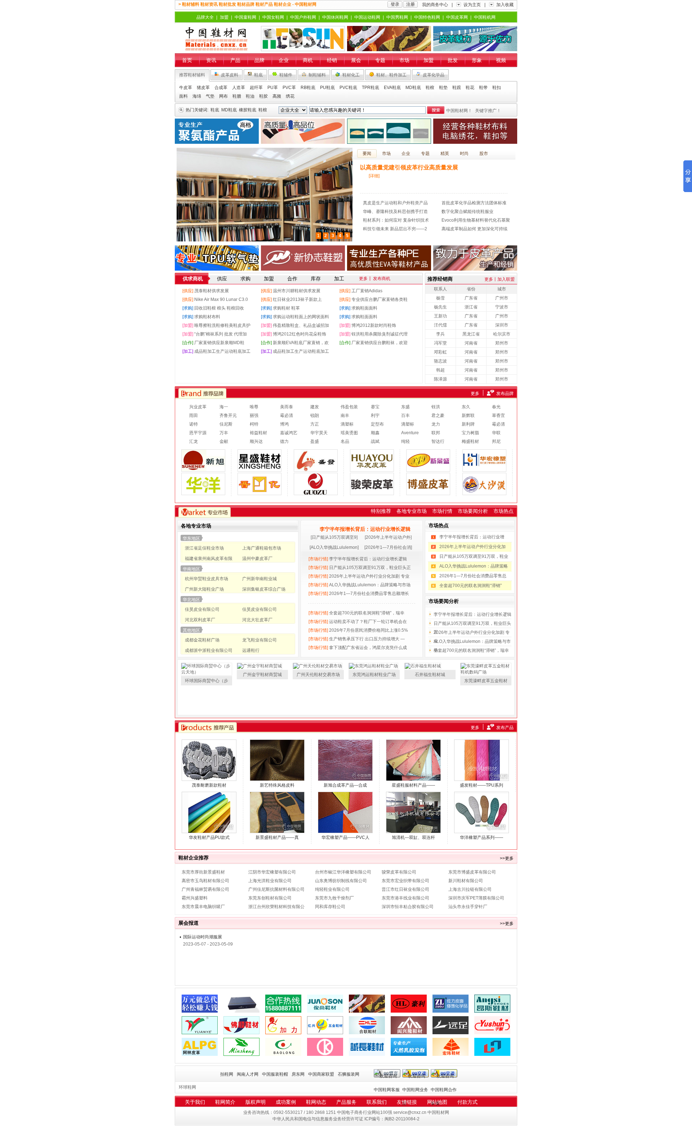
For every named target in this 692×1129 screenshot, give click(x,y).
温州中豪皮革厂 (257, 558)
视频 (501, 60)
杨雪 (440, 298)
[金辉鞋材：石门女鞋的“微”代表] (264, 150)
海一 (223, 406)
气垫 (210, 96)
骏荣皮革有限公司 (399, 872)
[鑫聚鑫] (283, 1040)
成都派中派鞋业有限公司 (208, 650)
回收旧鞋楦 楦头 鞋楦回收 (219, 308)
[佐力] (475, 38)
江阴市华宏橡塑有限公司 (272, 872)
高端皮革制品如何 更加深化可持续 (474, 228)
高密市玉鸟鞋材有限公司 (205, 880)
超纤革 (256, 87)
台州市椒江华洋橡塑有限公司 (343, 872)
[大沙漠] (484, 484)
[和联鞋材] (367, 1018)
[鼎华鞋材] (389, 131)
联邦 (435, 432)
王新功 (440, 316)
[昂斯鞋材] (492, 997)
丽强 (254, 415)
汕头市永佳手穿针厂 (467, 906)
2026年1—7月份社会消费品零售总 (472, 575)
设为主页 (472, 4)
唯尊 (254, 406)
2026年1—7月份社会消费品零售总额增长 (359, 593)
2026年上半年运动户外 (388, 537)
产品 (235, 60)
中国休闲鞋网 (335, 17)
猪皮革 (203, 87)
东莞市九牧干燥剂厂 (334, 898)
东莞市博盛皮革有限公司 (472, 872)
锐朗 (314, 415)
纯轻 (405, 441)
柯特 (254, 424)
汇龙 (193, 441)
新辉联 (468, 415)
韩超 (440, 370)
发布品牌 (505, 393)
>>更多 (507, 858)
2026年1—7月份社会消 (388, 547)
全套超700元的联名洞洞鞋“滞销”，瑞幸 (356, 612)
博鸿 (284, 424)
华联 (496, 432)
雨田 (193, 415)
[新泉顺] (389, 38)
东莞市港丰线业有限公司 (405, 898)
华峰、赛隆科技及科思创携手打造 (395, 211)
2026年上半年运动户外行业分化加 (472, 546)
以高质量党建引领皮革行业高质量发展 (409, 167)
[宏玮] (450, 1040)
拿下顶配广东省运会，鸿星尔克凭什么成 (358, 647)
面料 (183, 96)
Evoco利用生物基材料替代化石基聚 (476, 220)
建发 (314, 406)
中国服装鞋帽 (275, 1074)
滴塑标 (347, 424)
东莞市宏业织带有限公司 (405, 880)
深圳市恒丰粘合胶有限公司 (408, 906)
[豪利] (409, 997)
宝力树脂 (470, 432)
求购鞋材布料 (207, 316)
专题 (380, 60)
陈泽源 (440, 379)
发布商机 (381, 278)
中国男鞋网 (397, 17)
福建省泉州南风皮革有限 (208, 558)
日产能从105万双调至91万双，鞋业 (473, 556)
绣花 (290, 96)
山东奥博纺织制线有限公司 (341, 880)
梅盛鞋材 (470, 441)
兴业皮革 (198, 406)
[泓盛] (492, 1040)
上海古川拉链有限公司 (470, 889)
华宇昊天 (319, 432)
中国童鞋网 (245, 17)
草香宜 (498, 415)
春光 (496, 406)
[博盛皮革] (428, 484)
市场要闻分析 (473, 511)
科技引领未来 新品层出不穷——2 (395, 228)
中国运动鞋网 (367, 17)
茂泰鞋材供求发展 (211, 290)
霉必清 (286, 415)
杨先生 (440, 307)
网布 (223, 96)
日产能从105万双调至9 (334, 537)
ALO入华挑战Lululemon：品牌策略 (473, 566)
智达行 (437, 441)
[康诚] (325, 1040)
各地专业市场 (411, 511)
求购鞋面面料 (364, 308)
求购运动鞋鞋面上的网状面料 (301, 316)
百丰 (405, 415)
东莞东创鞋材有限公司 (270, 898)
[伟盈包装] (241, 997)
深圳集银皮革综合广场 (263, 589)
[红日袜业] (303, 38)
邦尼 (496, 441)
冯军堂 (440, 343)
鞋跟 (456, 87)
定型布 (377, 424)
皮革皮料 (229, 74)
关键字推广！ (488, 110)
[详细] (374, 175)
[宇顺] (492, 1018)
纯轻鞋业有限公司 (332, 889)
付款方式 (467, 1102)
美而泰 (286, 406)
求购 (245, 278)
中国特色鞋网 (427, 17)
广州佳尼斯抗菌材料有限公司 (276, 889)
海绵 (196, 96)
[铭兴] (389, 258)
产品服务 (346, 1102)
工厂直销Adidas (366, 290)
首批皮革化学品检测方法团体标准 (474, 202)
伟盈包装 (349, 406)
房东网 (298, 1074)
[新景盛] (428, 460)
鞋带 (483, 87)
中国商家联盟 (321, 1074)
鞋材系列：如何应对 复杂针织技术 (396, 220)
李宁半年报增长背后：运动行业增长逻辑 (365, 529)
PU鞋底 (327, 87)
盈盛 (314, 441)
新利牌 (468, 424)
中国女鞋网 (273, 17)
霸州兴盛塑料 (195, 898)
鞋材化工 (351, 74)
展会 (356, 60)
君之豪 (437, 415)
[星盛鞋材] (259, 460)
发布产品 (505, 727)
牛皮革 (185, 87)
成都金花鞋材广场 (202, 640)
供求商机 (193, 278)
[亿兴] (325, 1018)
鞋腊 (236, 96)
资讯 (211, 60)
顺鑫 (375, 432)
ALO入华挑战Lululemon (334, 547)
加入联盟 (506, 279)
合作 (292, 278)
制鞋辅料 (317, 74)
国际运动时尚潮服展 (202, 936)
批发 (453, 60)
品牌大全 (205, 17)
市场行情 (442, 511)
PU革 (272, 87)
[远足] (450, 1018)
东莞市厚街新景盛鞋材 (203, 872)
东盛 (405, 406)
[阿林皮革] (200, 1040)
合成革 (220, 87)
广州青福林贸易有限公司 (205, 889)
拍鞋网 (226, 1074)
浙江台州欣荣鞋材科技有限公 (276, 906)
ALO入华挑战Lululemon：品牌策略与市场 (360, 584)
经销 (332, 60)
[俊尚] (325, 997)
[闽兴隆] (409, 1018)
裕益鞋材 (258, 432)
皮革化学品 (433, 74)
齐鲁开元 (228, 415)
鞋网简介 (225, 1102)
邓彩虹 (440, 352)
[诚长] (367, 1040)
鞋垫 (443, 87)
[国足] (316, 484)
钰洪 (435, 406)
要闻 (367, 153)
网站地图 (437, 1102)
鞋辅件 (285, 74)
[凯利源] (303, 131)
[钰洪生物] (200, 997)
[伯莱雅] (409, 1040)
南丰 (345, 415)
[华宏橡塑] (484, 460)
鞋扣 (496, 87)
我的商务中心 (435, 4)
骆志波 (440, 361)
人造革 (238, 87)
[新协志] (303, 258)
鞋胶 (263, 96)
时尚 (464, 153)
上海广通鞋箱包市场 (261, 548)
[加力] (283, 1018)
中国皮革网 (457, 17)
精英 (444, 153)
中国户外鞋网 (303, 17)
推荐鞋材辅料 (192, 74)
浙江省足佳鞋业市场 (204, 548)
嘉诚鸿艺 (288, 432)
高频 (276, 96)
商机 (308, 60)
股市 (483, 153)
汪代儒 (440, 325)
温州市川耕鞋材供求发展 (296, 290)
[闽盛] (241, 1040)
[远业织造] (475, 131)
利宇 (375, 415)
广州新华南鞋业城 (259, 578)
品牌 (259, 60)
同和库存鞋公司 (330, 906)
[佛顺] (241, 1018)
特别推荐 (381, 511)
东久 (466, 406)
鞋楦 (430, 87)
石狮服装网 (348, 1074)
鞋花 (470, 87)
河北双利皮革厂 (200, 619)
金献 (223, 441)
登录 (395, 4)
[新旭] (203, 460)
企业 (284, 60)
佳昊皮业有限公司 (202, 609)
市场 (404, 60)
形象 (477, 60)
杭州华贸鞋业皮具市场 (206, 578)
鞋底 (258, 74)
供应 (222, 278)
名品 (345, 441)
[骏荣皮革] (372, 484)
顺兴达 (256, 441)
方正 (314, 424)
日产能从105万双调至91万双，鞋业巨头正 (360, 567)
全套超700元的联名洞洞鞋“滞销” (470, 585)
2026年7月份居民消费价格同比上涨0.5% (358, 630)
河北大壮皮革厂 (257, 619)
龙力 (435, 424)
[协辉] (217, 258)
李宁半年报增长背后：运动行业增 (471, 536)
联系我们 (377, 1102)
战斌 (375, 441)
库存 (316, 278)
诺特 (193, 424)
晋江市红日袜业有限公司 (405, 889)
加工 (339, 278)
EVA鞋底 (392, 87)
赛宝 (375, 406)
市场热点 (503, 511)
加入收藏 (505, 4)
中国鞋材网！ (459, 110)
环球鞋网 (187, 1087)
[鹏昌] (475, 258)
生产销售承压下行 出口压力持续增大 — (357, 638)
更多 (363, 278)
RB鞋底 (308, 87)
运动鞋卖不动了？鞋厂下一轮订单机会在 (358, 621)
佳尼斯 (225, 424)
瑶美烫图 (349, 432)
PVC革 (289, 87)
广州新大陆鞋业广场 (204, 589)
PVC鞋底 (348, 87)
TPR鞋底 (370, 87)
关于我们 (195, 1102)
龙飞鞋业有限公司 (259, 640)
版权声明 (255, 1102)
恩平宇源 (198, 432)
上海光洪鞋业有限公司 (270, 880)
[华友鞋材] (372, 460)
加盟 (224, 17)
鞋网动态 (316, 1102)
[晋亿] (259, 484)
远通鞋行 (251, 650)
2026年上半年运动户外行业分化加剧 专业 (359, 576)
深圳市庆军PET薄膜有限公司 (476, 898)
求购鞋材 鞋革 (286, 308)
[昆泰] (217, 131)
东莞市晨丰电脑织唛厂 (203, 906)
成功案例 (286, 1102)
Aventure (410, 432)
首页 (187, 60)
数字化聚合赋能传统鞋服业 (467, 211)
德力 (284, 441)
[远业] (200, 1018)
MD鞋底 (413, 87)
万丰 (223, 432)
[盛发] (316, 460)
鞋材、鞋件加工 (391, 74)
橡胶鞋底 (247, 109)
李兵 (440, 334)
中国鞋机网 (485, 17)
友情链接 (407, 1102)
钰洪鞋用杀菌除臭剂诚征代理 (379, 334)
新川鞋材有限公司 (465, 880)
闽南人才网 (247, 1074)
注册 (410, 4)
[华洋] (203, 484)
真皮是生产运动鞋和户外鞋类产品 (395, 202)
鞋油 (250, 96)
